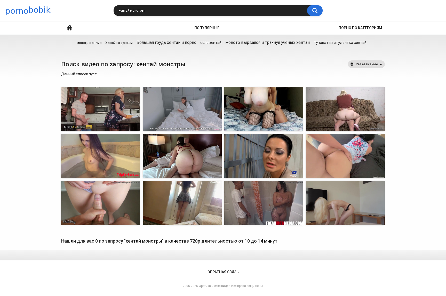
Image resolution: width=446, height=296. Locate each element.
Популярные (206, 28)
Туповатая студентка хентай (340, 42)
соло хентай (210, 43)
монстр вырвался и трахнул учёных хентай (267, 42)
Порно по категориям (360, 28)
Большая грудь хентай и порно (166, 42)
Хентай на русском (119, 43)
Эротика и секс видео (214, 286)
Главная (69, 28)
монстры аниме (89, 43)
